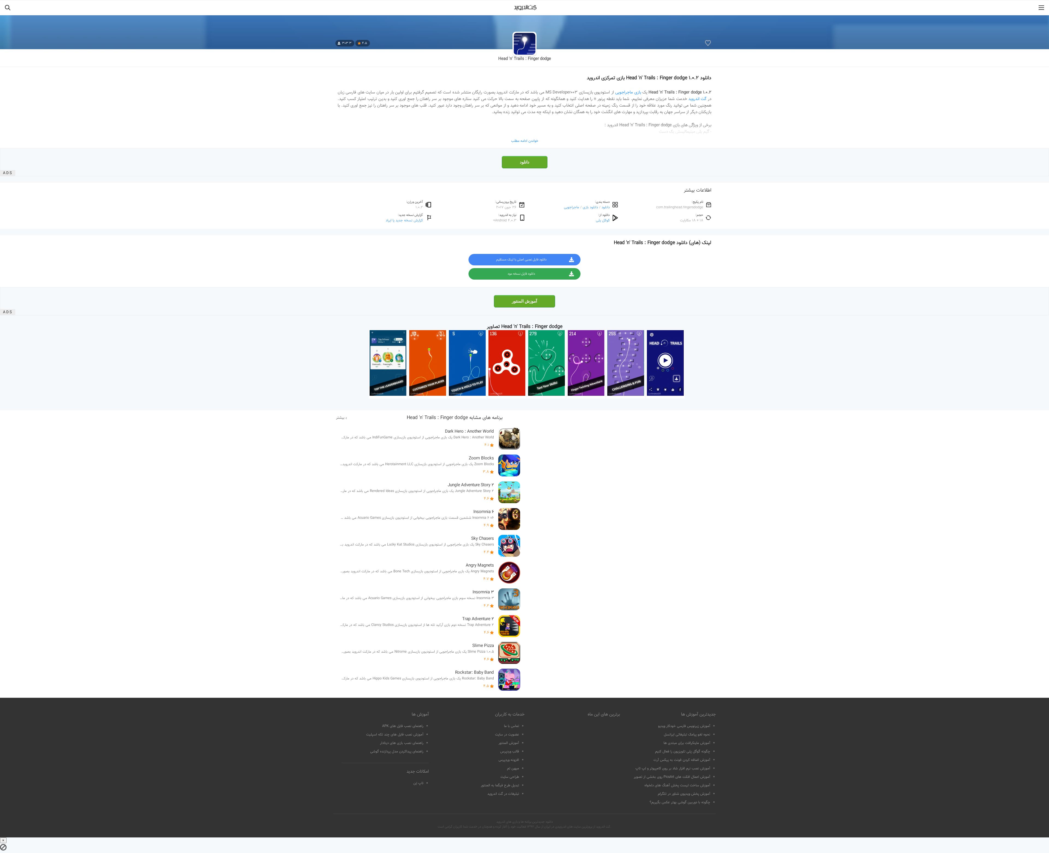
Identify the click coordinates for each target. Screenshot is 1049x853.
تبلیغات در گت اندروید (503, 794)
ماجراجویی (571, 207)
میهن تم (513, 768)
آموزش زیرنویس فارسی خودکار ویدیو (684, 726)
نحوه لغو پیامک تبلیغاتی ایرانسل (687, 734)
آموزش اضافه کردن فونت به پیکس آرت (681, 760)
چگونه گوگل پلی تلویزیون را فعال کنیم (682, 751)
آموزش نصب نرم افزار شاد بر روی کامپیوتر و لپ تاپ (672, 768)
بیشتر (340, 418)
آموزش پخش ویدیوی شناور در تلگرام (684, 794)
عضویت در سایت (507, 734)
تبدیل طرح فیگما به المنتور (500, 785)
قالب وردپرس (509, 751)
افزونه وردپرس (509, 760)
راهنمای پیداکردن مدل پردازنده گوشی (396, 751)
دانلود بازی (590, 207)
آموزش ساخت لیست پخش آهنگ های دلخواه (677, 785)
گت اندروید (697, 99)
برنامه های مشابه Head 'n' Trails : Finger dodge (455, 418)
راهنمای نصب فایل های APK (402, 726)
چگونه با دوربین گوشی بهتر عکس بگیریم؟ (680, 802)
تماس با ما (511, 726)
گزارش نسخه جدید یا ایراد (404, 220)
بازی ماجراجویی (628, 92)
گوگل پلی (603, 220)
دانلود (524, 162)
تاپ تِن (418, 783)
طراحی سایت (509, 777)
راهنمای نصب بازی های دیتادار (401, 743)
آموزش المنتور (524, 301)
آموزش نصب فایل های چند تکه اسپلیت (394, 734)
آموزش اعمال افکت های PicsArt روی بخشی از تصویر (672, 777)
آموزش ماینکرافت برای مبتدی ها (687, 743)
